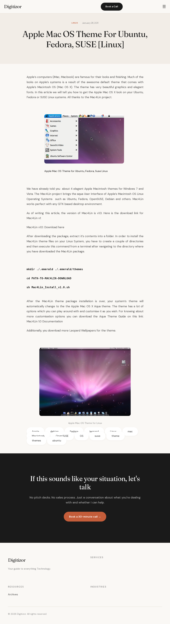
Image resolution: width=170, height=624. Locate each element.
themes (36, 440)
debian (54, 431)
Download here (54, 227)
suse (97, 436)
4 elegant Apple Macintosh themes (94, 189)
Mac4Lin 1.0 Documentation (45, 321)
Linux (113, 431)
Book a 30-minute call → (85, 516)
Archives (13, 594)
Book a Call (111, 6)
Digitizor (13, 6)
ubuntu (56, 440)
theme (115, 436)
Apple (30, 77)
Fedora (74, 431)
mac (130, 431)
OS (81, 436)
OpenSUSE (62, 436)
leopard (94, 431)
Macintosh (38, 436)
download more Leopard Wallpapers (72, 330)
